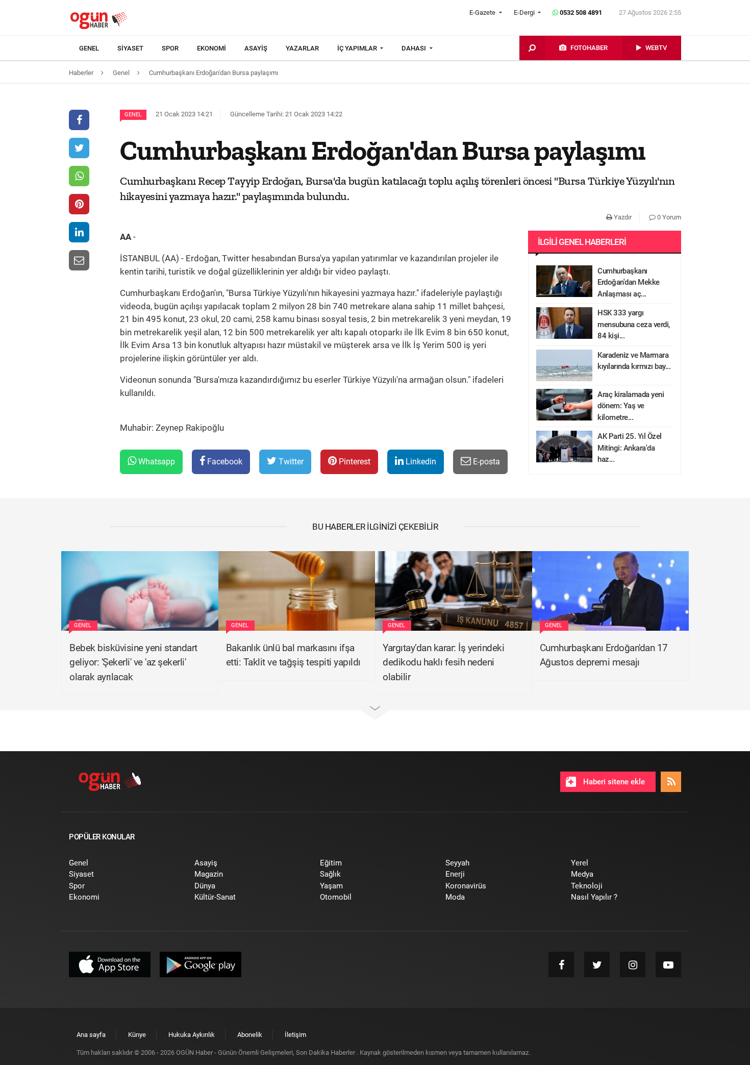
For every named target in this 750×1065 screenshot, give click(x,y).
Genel (133, 114)
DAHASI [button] (415, 48)
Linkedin (420, 461)
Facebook (223, 461)
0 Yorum (668, 217)
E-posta (485, 461)
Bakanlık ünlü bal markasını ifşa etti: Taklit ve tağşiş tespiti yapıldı (293, 655)
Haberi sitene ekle (613, 781)
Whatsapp (155, 461)
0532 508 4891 (580, 12)
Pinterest (353, 461)
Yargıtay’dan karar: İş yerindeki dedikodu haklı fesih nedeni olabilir (443, 662)
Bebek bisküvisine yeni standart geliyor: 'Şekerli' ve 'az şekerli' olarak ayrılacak (133, 662)
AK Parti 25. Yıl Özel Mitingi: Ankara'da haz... (629, 448)
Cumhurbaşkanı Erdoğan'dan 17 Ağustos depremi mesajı (604, 655)
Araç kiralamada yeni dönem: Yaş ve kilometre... (630, 406)
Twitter (290, 461)
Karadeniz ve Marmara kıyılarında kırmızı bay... (633, 361)
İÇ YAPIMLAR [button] (358, 48)
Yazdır (622, 217)
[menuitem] (98, 48)
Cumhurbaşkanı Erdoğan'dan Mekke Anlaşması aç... (628, 282)
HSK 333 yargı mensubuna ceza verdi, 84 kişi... (633, 324)
